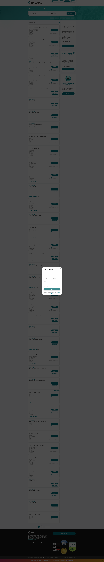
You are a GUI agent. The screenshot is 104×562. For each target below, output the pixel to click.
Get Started (52, 289)
